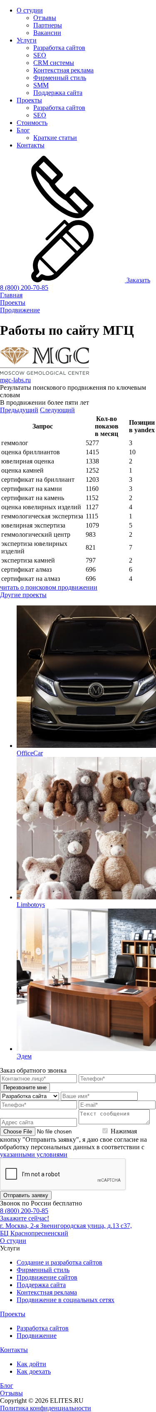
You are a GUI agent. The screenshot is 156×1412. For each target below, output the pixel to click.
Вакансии (47, 32)
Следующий (57, 409)
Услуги (27, 40)
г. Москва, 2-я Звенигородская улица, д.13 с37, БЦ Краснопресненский (66, 1229)
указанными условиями (33, 1154)
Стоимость (32, 122)
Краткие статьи (55, 137)
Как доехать (34, 1371)
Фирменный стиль (59, 77)
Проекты (29, 100)
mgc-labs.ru (15, 380)
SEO (39, 55)
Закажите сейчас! (24, 1218)
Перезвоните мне (25, 1087)
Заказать (137, 280)
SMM (41, 85)
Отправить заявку (25, 1195)
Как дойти (31, 1363)
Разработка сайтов (59, 47)
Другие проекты (23, 594)
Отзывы (44, 17)
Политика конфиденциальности (45, 1408)
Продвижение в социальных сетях (65, 1299)
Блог (23, 130)
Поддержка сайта (57, 92)
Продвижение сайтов (47, 1277)
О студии (30, 10)
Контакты (31, 145)
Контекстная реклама (63, 70)
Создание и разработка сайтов (59, 1262)
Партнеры (47, 25)
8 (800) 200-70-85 (24, 287)
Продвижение (37, 1335)
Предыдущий (19, 409)
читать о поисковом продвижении (48, 587)
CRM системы (53, 62)
